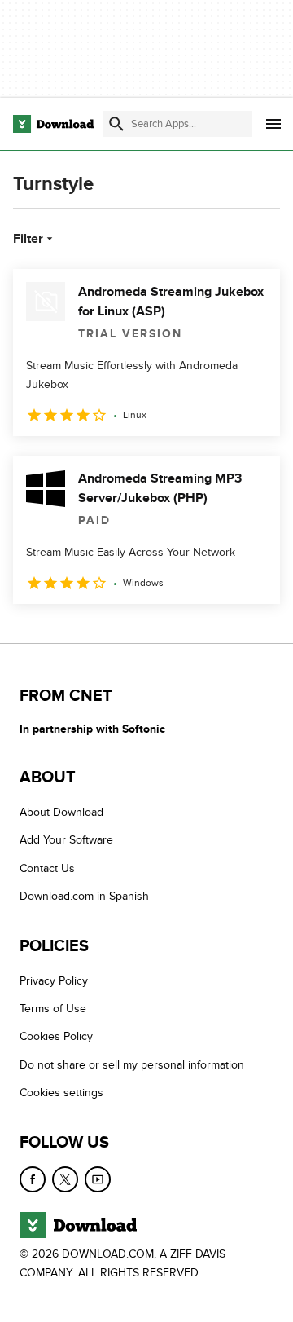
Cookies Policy (56, 1037)
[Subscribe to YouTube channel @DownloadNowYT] (98, 1179)
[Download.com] (53, 124)
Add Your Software (66, 841)
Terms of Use (53, 1009)
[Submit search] (116, 124)
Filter (28, 239)
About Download (61, 813)
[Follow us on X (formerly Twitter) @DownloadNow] (65, 1179)
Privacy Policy (54, 981)
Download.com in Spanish (84, 897)
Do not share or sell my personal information (132, 1065)
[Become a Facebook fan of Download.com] (33, 1179)
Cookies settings (61, 1093)
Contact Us (47, 868)
